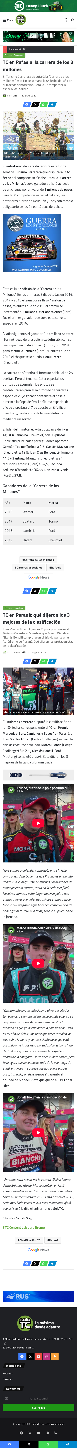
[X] (34, 104)
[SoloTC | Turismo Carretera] (29, 19)
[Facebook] (26, 104)
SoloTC (10, 95)
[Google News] (38, 577)
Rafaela (56, 567)
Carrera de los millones (39, 560)
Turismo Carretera (14, 55)
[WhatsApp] (42, 104)
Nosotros (8, 1373)
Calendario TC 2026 (19, 49)
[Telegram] (51, 104)
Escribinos (8, 1379)
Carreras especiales (29, 567)
